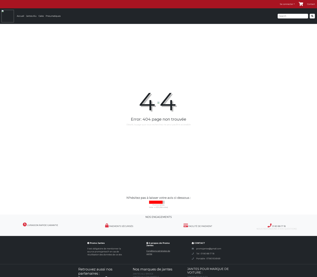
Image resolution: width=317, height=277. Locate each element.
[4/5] (159, 202)
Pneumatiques (53, 16)
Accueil (20, 16)
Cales (41, 16)
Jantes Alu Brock (143, 274)
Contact (311, 4)
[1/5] (150, 202)
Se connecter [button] (286, 4)
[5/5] (163, 202)
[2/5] (153, 202)
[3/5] (156, 202)
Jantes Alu (31, 16)
